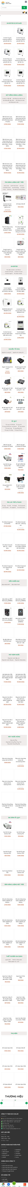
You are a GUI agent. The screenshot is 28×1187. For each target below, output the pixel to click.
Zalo (19, 1186)
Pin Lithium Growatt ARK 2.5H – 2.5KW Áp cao (21, 523)
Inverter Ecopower (14, 23)
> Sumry (16, 1157)
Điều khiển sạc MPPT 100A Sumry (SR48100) (21, 620)
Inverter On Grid (18, 271)
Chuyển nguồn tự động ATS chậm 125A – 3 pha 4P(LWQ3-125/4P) (20, 252)
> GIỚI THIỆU (4, 1179)
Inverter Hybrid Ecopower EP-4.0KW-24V (20, 333)
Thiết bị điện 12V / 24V (13, 961)
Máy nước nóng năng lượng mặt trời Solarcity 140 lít (20, 783)
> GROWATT (4, 1153)
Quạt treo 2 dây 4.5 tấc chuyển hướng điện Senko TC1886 (7, 977)
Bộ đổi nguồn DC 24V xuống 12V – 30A (7, 408)
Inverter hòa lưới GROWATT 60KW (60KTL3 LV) (7, 205)
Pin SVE (9, 505)
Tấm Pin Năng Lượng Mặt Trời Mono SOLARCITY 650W (7, 228)
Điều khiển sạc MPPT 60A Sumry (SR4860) (7, 619)
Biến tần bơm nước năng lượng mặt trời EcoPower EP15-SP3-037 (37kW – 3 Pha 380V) (7, 167)
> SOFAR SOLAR (5, 1155)
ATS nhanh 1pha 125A (7, 1048)
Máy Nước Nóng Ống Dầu (13, 744)
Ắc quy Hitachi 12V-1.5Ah (7, 485)
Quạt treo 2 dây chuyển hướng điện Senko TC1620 (7, 1020)
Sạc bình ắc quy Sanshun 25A (21, 871)
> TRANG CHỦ (4, 1181)
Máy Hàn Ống (13, 740)
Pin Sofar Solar (21, 507)
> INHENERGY (17, 1149)
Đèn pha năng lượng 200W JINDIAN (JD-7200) (7, 942)
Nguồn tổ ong (14, 349)
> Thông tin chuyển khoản (7, 1171)
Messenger (8, 1186)
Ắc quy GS (19, 424)
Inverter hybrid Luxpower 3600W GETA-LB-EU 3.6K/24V (7, 289)
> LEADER (3, 1157)
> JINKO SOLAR (5, 1151)
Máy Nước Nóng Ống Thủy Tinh (13, 742)
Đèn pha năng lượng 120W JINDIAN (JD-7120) (21, 942)
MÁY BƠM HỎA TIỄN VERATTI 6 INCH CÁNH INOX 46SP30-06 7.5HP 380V (20, 677)
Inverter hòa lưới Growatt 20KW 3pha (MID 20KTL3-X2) (7, 333)
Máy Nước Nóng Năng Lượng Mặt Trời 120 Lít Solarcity (7, 806)
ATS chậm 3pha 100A (20, 1066)
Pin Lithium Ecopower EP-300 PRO (20, 566)
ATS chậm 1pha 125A (7, 1066)
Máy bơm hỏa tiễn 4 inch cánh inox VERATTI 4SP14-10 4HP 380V (7, 722)
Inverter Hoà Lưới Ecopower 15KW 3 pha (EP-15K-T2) (20, 60)
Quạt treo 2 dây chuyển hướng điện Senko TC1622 (20, 998)
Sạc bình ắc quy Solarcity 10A (21, 832)
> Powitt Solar (17, 1155)
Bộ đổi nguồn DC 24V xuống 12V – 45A (20, 389)
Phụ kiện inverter (18, 273)
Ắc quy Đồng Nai (17, 428)
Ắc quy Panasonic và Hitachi (9, 426)
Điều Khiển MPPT (6, 584)
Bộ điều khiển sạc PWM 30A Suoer (7, 640)
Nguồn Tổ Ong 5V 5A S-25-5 (7, 367)
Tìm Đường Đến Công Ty (3, 1186)
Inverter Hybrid (8, 273)
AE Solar (22, 185)
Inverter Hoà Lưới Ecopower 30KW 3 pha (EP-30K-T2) (20, 39)
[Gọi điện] (14, 1183)
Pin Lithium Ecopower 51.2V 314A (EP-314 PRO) (7, 567)
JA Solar (22, 187)
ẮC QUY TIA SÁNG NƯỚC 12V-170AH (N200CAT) (20, 486)
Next (26, 1103)
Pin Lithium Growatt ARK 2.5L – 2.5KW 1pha (7, 546)
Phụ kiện (14, 1033)
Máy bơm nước (14, 655)
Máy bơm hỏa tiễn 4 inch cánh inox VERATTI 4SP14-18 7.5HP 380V (21, 699)
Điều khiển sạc (14, 581)
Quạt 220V (8, 959)
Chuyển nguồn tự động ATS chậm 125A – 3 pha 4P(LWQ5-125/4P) (7, 252)
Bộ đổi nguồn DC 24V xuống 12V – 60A (7, 389)
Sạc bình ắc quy (14, 817)
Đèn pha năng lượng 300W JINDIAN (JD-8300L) (21, 921)
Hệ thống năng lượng (14, 95)
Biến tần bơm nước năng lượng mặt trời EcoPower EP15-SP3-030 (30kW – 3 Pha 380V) (21, 167)
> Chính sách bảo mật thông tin (9, 1169)
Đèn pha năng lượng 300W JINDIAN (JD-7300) (7, 921)
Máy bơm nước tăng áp (7, 660)
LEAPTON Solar (14, 185)
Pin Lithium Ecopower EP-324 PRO (7, 522)
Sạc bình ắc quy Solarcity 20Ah (7, 852)
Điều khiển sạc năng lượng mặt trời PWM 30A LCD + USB (21, 641)
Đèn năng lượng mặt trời (14, 884)
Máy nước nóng (14, 737)
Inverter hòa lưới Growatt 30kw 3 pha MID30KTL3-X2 (21, 310)
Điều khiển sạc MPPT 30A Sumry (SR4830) (21, 599)
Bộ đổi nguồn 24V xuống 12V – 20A (20, 408)
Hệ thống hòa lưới (20, 100)
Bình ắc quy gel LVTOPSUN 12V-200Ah (7, 445)
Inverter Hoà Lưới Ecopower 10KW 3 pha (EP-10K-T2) (20, 81)
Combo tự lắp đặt (6, 98)
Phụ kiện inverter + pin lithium (14, 269)
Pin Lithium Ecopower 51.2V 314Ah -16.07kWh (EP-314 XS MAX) (20, 546)
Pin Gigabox (13, 507)
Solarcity (9, 189)
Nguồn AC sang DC (6, 352)
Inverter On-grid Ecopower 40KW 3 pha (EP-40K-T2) (7, 39)
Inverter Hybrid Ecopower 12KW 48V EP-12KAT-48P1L (21, 289)
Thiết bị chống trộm (17, 959)
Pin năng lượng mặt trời (14, 182)
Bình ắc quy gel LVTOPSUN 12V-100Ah (20, 445)
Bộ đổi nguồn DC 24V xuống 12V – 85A (20, 367)
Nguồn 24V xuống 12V (18, 352)
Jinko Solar (6, 185)
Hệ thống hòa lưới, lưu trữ (19, 98)
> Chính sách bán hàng (7, 1165)
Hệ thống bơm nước (14, 102)
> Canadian (17, 1153)
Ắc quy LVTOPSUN (10, 424)
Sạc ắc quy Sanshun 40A (7, 871)
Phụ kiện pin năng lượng (18, 189)
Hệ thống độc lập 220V (8, 100)
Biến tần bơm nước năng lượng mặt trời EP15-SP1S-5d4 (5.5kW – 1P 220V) (7, 119)
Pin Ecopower (21, 505)
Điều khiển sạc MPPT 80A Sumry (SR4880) (7, 599)
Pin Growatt (5, 507)
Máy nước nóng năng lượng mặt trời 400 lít (7, 759)
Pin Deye (14, 505)
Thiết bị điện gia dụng (14, 956)
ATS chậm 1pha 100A (21, 1084)
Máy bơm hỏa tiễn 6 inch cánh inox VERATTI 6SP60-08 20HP (7, 699)
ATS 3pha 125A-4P (20, 204)
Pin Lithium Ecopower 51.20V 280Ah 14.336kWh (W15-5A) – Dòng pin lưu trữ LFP (20, 229)
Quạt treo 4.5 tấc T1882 (20, 976)
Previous (1, 1103)
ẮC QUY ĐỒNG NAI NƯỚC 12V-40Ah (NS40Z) (20, 465)
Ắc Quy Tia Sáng (9, 430)
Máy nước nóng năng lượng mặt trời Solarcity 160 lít (20, 760)
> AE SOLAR (4, 1149)
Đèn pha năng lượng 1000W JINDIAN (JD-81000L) (7, 900)
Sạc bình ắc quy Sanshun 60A (7, 464)
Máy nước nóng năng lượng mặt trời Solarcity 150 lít (7, 783)
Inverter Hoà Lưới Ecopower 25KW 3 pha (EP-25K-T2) (7, 60)
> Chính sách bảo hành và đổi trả (9, 1167)
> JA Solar (16, 1151)
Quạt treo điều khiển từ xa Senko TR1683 (21, 1019)
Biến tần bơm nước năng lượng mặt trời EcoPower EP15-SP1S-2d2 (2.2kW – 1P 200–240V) (7, 143)
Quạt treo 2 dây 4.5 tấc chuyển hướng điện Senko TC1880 (7, 998)
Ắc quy (14, 421)
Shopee (24, 1186)
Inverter (14, 266)
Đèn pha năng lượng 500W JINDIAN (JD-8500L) (21, 900)
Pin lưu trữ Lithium (14, 502)
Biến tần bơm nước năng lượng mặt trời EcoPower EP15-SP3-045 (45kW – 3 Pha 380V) (21, 143)
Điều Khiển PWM (16, 584)
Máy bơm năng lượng (20, 660)
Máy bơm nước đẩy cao (13, 658)
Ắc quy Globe (21, 426)
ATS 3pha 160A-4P (7, 1084)
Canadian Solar (7, 187)
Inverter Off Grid (9, 271)
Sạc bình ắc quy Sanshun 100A (21, 852)
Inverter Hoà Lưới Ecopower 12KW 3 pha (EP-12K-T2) (7, 81)
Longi (4, 189)
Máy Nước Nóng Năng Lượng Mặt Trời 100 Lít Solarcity (20, 806)
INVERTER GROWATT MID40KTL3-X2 (7, 309)
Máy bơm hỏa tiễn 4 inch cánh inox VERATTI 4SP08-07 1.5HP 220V (21, 722)
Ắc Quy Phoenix (18, 430)
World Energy (15, 187)
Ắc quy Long (9, 428)
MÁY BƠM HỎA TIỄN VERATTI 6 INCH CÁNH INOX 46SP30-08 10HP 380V (7, 677)
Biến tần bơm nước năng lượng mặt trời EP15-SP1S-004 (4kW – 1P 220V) (20, 119)
